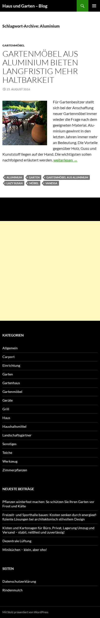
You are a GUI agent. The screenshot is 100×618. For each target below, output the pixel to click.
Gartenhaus (11, 383)
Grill (5, 409)
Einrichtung (11, 365)
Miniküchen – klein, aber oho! (24, 550)
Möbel (34, 183)
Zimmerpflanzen (14, 470)
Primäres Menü (94, 6)
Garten (34, 177)
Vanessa (51, 183)
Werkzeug (9, 461)
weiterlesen (65, 160)
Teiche (7, 452)
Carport (8, 357)
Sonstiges (9, 444)
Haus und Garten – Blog (24, 5)
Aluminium (14, 177)
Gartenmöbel (13, 45)
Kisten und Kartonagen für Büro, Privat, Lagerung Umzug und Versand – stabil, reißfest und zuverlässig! (48, 530)
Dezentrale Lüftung (16, 541)
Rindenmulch (12, 590)
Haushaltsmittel (14, 426)
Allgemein (10, 348)
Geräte (7, 400)
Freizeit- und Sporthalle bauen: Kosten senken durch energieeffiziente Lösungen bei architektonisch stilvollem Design (49, 517)
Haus (6, 418)
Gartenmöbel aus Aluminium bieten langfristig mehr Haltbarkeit (40, 67)
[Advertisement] (50, 271)
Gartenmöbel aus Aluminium (67, 177)
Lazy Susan (15, 183)
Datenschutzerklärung (19, 581)
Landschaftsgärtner (17, 435)
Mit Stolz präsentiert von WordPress (25, 612)
